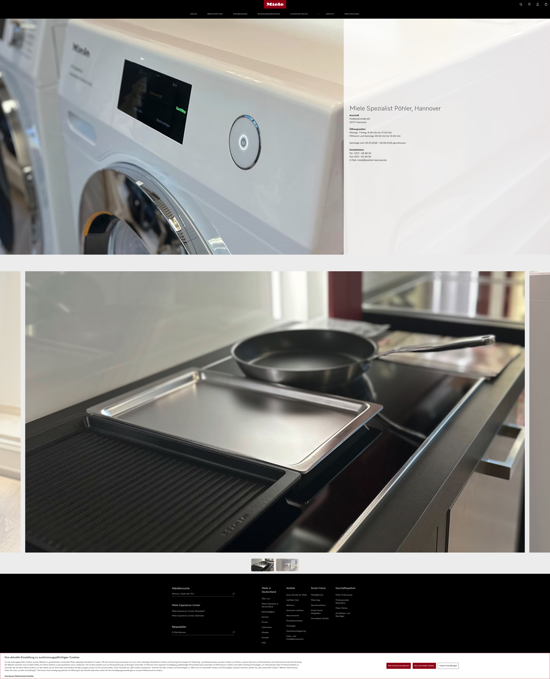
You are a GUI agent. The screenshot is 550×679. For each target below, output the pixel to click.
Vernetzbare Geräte (320, 618)
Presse (265, 622)
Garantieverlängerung (296, 631)
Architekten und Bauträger (343, 614)
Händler (265, 633)
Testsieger (291, 626)
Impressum (10, 676)
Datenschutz (20, 676)
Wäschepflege (215, 14)
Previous (11, 413)
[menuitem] (195, 14)
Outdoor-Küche (299, 14)
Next (538, 413)
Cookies (30, 676)
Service (330, 14)
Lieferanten (267, 627)
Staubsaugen (240, 14)
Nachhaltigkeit (268, 612)
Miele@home (317, 595)
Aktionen (290, 605)
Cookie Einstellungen (448, 666)
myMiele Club (292, 600)
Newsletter (179, 627)
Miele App (315, 600)
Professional (352, 14)
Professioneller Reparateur (342, 601)
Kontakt (265, 638)
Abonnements (292, 616)
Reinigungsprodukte (269, 14)
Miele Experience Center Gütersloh (188, 616)
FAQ (264, 643)
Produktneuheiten (294, 621)
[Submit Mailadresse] (233, 632)
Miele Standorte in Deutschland (270, 605)
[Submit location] (233, 594)
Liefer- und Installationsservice (295, 637)
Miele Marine (341, 608)
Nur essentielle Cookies (424, 666)
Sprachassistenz (318, 605)
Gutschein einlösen (295, 610)
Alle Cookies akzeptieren (398, 666)
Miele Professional (344, 595)
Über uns (266, 599)
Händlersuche (181, 588)
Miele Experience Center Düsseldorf (188, 611)
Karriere (265, 617)
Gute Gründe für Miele (296, 595)
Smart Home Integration (317, 611)
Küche (193, 14)
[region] (275, 666)
